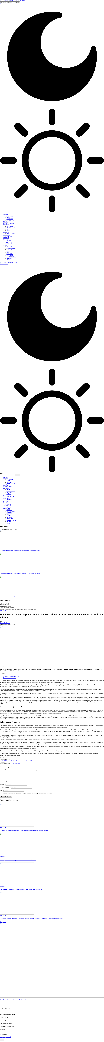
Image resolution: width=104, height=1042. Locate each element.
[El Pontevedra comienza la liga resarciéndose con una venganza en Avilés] (13, 547)
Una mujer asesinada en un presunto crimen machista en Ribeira (18, 860)
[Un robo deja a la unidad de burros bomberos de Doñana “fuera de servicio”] (17, 884)
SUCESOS (3, 610)
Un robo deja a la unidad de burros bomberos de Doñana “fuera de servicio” (21, 889)
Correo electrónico (5, 787)
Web (1, 790)
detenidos (7, 758)
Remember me (5, 1034)
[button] (4, 4)
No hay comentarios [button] (16, 763)
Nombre (2, 784)
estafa (11, 758)
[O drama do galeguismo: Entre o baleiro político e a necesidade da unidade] (13, 570)
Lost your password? (5, 1037)
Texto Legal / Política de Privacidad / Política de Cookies (14, 1000)
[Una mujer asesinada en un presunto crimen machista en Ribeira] (17, 855)
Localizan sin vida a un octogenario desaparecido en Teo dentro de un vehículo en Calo (24, 830)
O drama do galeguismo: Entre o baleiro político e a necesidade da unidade (20, 573)
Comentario (3, 782)
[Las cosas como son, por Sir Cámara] (13, 593)
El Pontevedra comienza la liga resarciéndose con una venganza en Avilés (20, 550)
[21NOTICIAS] (13, 0)
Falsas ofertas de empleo (9, 678)
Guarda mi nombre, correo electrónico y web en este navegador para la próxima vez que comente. (27, 793)
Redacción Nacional (5, 623)
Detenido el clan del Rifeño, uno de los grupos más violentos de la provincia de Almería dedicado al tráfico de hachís (31, 918)
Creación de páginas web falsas (11, 676)
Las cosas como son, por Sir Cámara (10, 596)
